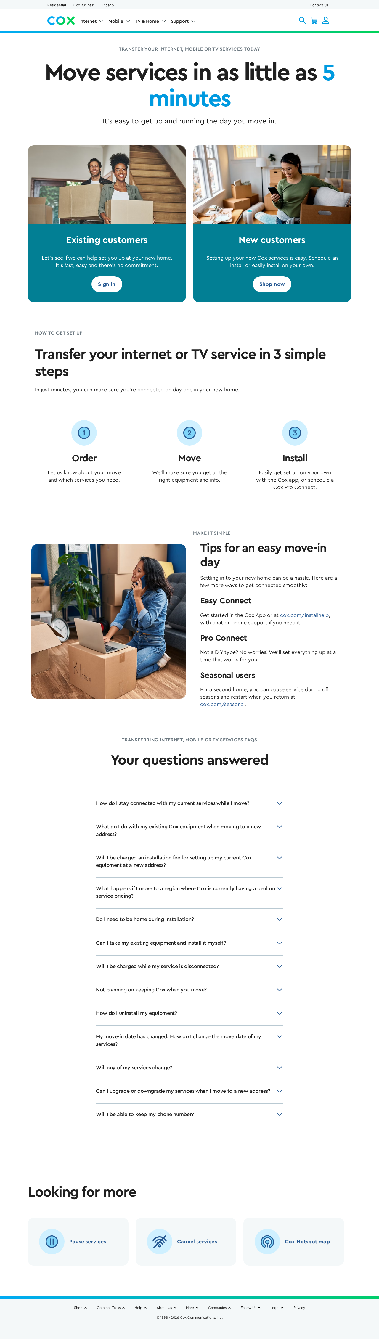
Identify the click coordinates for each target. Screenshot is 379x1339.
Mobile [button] (115, 21)
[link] (106, 284)
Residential (56, 5)
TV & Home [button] (147, 21)
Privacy (299, 1307)
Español (108, 5)
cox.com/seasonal (222, 704)
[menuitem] (91, 22)
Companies (217, 1307)
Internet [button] (88, 21)
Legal (274, 1307)
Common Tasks (109, 1307)
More (190, 1307)
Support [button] (180, 21)
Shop (78, 1307)
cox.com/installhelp (304, 615)
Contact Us (319, 5)
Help (138, 1307)
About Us (164, 1307)
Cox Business (83, 5)
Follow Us (248, 1307)
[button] (302, 20)
